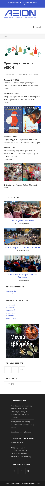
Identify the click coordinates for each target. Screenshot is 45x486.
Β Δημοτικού (10, 308)
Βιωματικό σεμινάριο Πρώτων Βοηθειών (22, 275)
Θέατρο (31, 74)
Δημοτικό (9, 294)
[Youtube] (21, 369)
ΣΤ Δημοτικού (11, 318)
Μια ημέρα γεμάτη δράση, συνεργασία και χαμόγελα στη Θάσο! (22, 424)
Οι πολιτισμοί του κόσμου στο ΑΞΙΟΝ (22, 247)
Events (25, 74)
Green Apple (35, 484)
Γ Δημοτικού (10, 310)
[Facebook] (21, 5)
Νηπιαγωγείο (11, 291)
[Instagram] (24, 5)
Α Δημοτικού (10, 305)
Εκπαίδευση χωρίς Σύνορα (21, 432)
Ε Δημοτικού (10, 315)
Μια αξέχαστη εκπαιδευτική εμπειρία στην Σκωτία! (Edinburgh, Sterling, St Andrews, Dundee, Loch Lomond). (21, 411)
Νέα (36, 74)
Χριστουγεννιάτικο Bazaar (22, 220)
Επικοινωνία (33, 2)
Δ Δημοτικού (10, 313)
